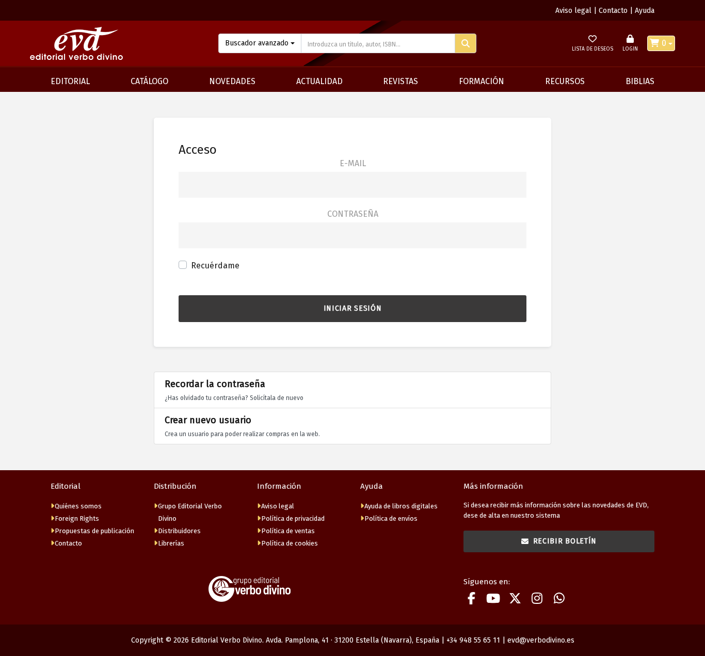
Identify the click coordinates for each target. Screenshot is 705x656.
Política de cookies (289, 543)
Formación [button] (481, 81)
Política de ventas (288, 531)
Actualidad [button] (319, 81)
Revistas (400, 81)
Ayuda (644, 10)
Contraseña (352, 214)
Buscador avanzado (257, 43)
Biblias (640, 81)
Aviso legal (573, 10)
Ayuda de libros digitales (401, 506)
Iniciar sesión (353, 308)
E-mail (353, 163)
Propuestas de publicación (94, 531)
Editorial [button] (70, 81)
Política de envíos (391, 518)
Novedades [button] (232, 81)
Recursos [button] (565, 81)
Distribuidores (179, 531)
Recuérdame (215, 265)
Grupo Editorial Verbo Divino (190, 512)
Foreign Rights (77, 518)
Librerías (171, 543)
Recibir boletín (565, 541)
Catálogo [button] (149, 81)
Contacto (613, 10)
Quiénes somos (78, 506)
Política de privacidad (293, 518)
